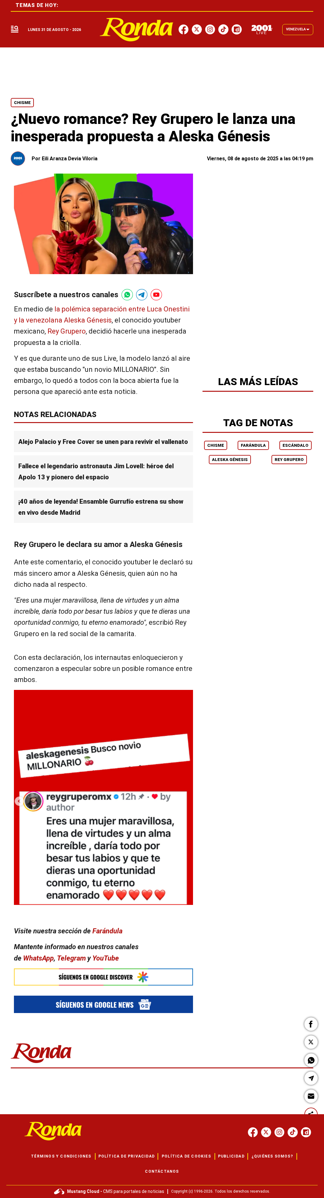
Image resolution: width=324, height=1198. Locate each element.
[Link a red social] (253, 1132)
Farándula (107, 931)
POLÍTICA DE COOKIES (186, 1156)
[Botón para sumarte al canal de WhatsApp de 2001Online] (127, 294)
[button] (311, 1024)
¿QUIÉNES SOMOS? (272, 1156)
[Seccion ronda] (41, 1063)
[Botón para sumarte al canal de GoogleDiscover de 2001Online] (103, 977)
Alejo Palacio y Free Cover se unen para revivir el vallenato (103, 441)
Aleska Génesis (230, 459)
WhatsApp (38, 958)
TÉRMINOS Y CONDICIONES (61, 1156)
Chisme (22, 102)
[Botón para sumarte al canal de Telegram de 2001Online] (141, 294)
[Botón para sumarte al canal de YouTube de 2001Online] (156, 294)
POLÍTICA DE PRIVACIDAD (126, 1156)
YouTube (105, 958)
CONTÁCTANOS (162, 1171)
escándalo (295, 445)
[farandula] (136, 29)
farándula (253, 445)
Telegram (71, 958)
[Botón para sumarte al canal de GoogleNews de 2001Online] (103, 1004)
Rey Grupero (66, 331)
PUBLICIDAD (231, 1156)
